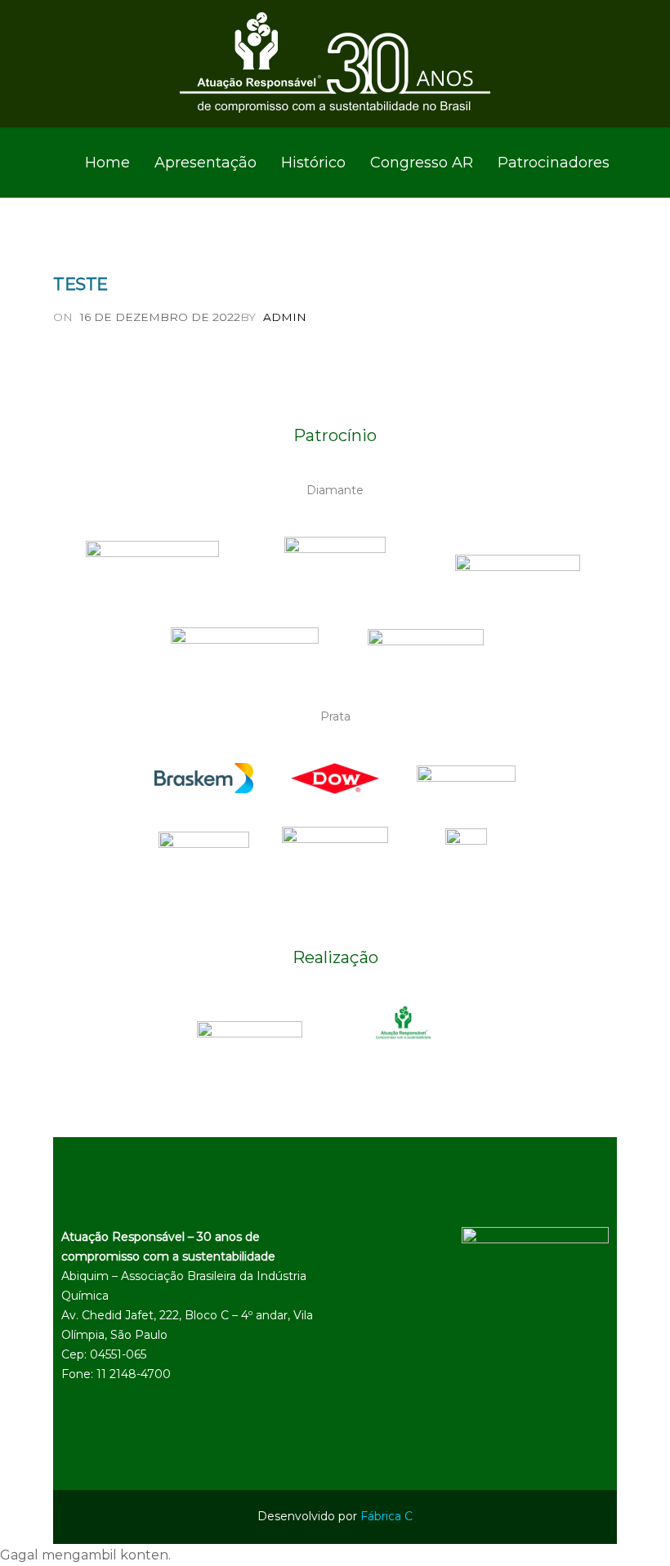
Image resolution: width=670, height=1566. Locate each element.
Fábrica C (386, 1516)
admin (284, 316)
